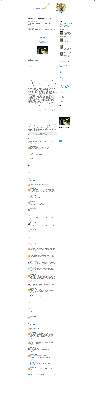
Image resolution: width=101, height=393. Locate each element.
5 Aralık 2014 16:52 (33, 155)
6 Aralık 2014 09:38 (33, 251)
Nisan (61, 97)
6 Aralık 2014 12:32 (33, 280)
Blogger (62, 385)
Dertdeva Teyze (32, 332)
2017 (60, 76)
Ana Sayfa (42, 374)
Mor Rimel (43, 38)
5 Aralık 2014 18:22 (33, 198)
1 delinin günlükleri (44, 36)
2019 (60, 73)
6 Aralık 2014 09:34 (33, 239)
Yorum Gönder (31, 372)
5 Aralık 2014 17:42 (33, 180)
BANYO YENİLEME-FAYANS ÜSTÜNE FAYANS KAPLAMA (68, 39)
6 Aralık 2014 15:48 (33, 292)
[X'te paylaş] (42, 133)
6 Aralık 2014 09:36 (33, 244)
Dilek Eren (43, 37)
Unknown (31, 146)
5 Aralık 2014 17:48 (33, 192)
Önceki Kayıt (54, 374)
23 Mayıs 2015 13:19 (33, 370)
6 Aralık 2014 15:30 (33, 285)
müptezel (43, 34)
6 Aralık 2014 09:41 (33, 258)
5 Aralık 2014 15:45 (33, 143)
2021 (60, 71)
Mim (46, 18)
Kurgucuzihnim (32, 362)
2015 (60, 78)
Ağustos (62, 92)
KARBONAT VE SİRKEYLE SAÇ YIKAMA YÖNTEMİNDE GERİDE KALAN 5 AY (68, 24)
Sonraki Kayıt (30, 374)
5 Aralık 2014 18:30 (33, 205)
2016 (60, 77)
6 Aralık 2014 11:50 (33, 271)
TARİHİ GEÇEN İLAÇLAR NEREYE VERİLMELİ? (67, 53)
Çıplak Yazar (32, 261)
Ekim (61, 90)
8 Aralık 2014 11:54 (33, 324)
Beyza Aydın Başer (44, 42)
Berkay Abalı (44, 41)
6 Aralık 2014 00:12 (33, 219)
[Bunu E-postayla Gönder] (40, 133)
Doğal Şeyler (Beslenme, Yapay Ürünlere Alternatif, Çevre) (36, 18)
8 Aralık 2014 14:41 (33, 329)
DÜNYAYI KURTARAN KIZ (64, 85)
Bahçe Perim (32, 208)
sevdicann (31, 195)
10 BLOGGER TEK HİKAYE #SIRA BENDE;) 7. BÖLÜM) (65, 87)
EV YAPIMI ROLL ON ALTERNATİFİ (67, 45)
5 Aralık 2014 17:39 (33, 174)
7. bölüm (44, 134)
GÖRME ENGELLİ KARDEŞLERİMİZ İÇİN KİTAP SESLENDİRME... (65, 82)
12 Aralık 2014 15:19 (33, 344)
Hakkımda (50, 18)
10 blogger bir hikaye (40, 134)
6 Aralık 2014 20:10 (33, 313)
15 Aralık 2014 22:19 (33, 351)
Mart (61, 98)
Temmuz (62, 93)
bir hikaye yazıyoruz (48, 134)
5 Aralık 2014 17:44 (33, 185)
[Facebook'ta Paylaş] (43, 133)
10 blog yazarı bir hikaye (34, 134)
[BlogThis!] (41, 133)
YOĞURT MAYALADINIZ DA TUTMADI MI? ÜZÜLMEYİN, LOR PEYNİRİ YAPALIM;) (68, 32)
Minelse (31, 201)
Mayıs (61, 96)
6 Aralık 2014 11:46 (33, 264)
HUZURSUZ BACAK (63, 84)
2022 (60, 70)
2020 (60, 72)
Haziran (62, 95)
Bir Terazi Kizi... (32, 283)
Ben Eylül (31, 347)
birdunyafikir (32, 183)
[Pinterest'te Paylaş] (44, 133)
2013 (60, 102)
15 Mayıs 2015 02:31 (33, 364)
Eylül (61, 91)
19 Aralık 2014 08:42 (33, 359)
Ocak (61, 101)
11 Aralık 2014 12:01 (33, 338)
